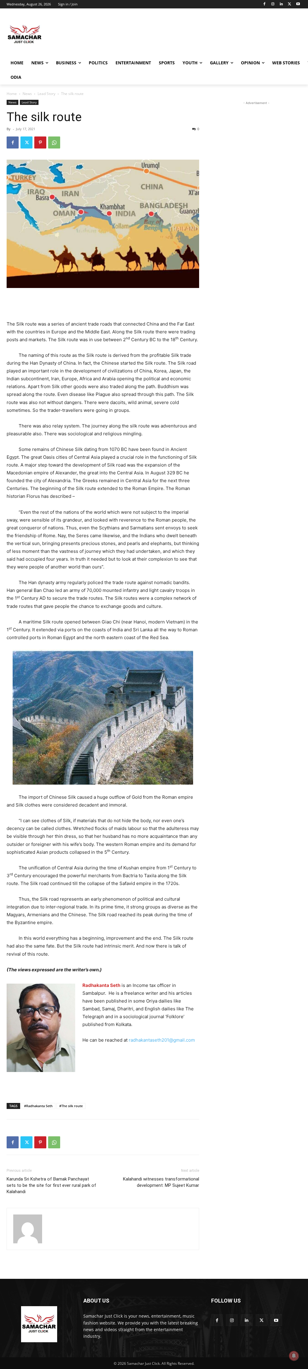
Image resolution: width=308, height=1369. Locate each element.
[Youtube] (297, 4)
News (27, 93)
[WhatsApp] (54, 142)
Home (12, 93)
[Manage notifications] (294, 1356)
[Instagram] (273, 4)
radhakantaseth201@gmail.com (162, 1040)
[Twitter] (289, 4)
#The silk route (71, 1106)
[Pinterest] (40, 142)
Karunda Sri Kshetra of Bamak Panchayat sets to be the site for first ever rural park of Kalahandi (51, 1185)
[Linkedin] (281, 4)
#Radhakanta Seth (38, 1106)
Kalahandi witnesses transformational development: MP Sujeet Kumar (161, 1182)
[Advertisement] (147, 34)
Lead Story (46, 93)
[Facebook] (264, 4)
